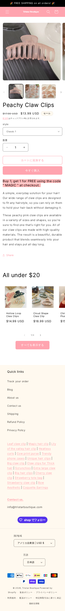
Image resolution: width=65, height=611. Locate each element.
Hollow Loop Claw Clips (13, 315)
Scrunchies (23, 468)
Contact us (14, 405)
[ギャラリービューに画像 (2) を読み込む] (32, 91)
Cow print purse (28, 453)
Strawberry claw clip (21, 482)
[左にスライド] (4, 92)
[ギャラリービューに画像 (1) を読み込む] (16, 91)
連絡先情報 (34, 603)
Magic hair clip (39, 443)
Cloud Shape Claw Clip (40, 315)
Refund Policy (16, 421)
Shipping (13, 413)
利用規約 (11, 598)
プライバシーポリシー (46, 592)
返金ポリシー (26, 592)
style (5, 124)
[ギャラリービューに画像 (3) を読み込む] (49, 91)
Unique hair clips (39, 458)
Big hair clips (24, 473)
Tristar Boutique (30, 588)
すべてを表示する (32, 345)
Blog (10, 389)
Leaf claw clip (16, 443)
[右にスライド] (61, 92)
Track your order (18, 381)
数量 (5, 140)
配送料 (5, 118)
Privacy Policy (16, 430)
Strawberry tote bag (28, 477)
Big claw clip (16, 463)
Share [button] (10, 255)
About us (13, 397)
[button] (7, 12)
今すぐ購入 (32, 170)
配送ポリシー (26, 598)
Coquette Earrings (35, 487)
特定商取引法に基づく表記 (48, 598)
